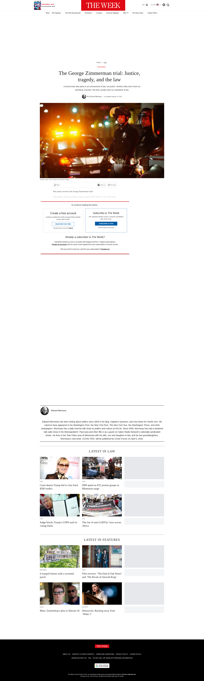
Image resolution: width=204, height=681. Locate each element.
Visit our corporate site (129, 674)
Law (105, 62)
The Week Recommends (72, 13)
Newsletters (88, 13)
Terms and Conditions (105, 654)
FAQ (89, 658)
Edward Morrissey (95, 96)
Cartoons (99, 13)
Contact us (105, 249)
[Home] (47, 13)
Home (99, 62)
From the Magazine (112, 13)
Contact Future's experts (83, 654)
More (125, 13)
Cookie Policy (135, 654)
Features (102, 67)
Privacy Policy (122, 654)
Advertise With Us (79, 658)
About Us (66, 654)
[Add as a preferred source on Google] (102, 665)
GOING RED (88, 439)
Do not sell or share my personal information (112, 658)
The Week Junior (137, 13)
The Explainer (56, 13)
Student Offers (152, 13)
